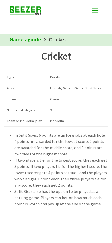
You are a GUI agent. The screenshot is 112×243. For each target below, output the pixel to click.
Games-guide (25, 39)
